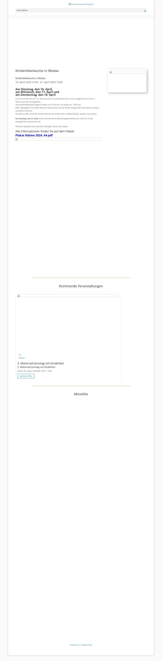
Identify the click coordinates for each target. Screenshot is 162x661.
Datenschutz (87, 645)
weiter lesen (20, 451)
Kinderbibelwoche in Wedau (30, 78)
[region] (81, 39)
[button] (81, 51)
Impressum (74, 645)
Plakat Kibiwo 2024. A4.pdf (34, 135)
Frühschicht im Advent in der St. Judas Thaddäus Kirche (39, 600)
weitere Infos (26, 376)
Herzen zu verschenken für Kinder (30, 507)
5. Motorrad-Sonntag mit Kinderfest (40, 363)
